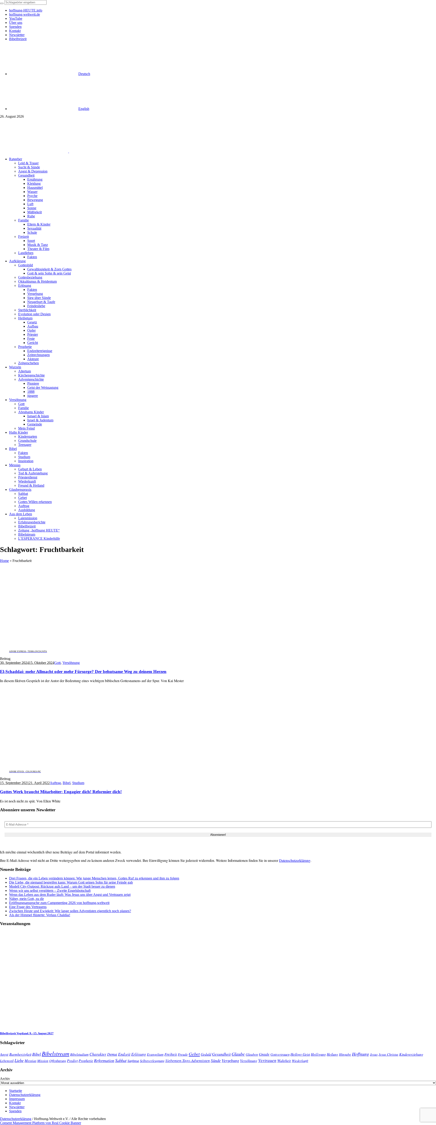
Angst (4, 1054)
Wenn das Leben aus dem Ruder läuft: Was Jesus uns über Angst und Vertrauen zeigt (70, 895)
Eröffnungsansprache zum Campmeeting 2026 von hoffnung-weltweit (59, 903)
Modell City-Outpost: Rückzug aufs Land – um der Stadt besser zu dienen (62, 886)
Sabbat (120, 1060)
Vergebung (230, 1060)
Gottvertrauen (280, 1054)
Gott (57, 663)
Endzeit (124, 1054)
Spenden (15, 1111)
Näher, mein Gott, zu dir (26, 899)
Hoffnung (360, 1054)
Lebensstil (7, 1060)
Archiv (5, 1079)
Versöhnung (71, 663)
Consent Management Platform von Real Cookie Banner (40, 1123)
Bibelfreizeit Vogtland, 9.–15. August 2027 (27, 1033)
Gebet (194, 1054)
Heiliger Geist (300, 1054)
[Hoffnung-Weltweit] (101, 151)
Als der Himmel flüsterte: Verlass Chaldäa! (39, 915)
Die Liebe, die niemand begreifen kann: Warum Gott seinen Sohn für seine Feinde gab (71, 882)
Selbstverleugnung (152, 1060)
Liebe (19, 1060)
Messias (30, 1060)
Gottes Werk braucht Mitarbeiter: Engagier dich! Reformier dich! (61, 791)
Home (4, 561)
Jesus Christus (388, 1054)
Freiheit (170, 1054)
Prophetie (86, 1060)
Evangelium (155, 1054)
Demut (112, 1054)
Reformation (104, 1060)
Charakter (97, 1054)
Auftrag (55, 783)
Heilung (332, 1054)
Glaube (238, 1054)
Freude (183, 1054)
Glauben (252, 1054)
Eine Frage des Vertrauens (28, 907)
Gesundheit (221, 1054)
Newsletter (17, 1107)
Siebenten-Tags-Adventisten (187, 1060)
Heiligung (318, 1054)
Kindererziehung (411, 1054)
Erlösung (138, 1054)
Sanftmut (133, 1060)
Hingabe (345, 1054)
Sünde (216, 1060)
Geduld (206, 1054)
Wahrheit (284, 1060)
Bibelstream (55, 1053)
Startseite (15, 1091)
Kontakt (15, 1103)
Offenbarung (57, 1060)
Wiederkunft (300, 1060)
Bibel (66, 783)
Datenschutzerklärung (294, 860)
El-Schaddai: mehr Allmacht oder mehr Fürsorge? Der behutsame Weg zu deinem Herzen (83, 671)
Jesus (374, 1054)
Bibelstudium (79, 1054)
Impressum (17, 1099)
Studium (78, 783)
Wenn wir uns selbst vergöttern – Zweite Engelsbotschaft (50, 890)
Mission (42, 1060)
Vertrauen (267, 1060)
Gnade (264, 1054)
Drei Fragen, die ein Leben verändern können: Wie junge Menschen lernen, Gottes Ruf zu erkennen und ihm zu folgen (94, 878)
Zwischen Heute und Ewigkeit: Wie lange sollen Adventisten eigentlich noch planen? (70, 911)
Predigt (72, 1060)
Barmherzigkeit (20, 1054)
